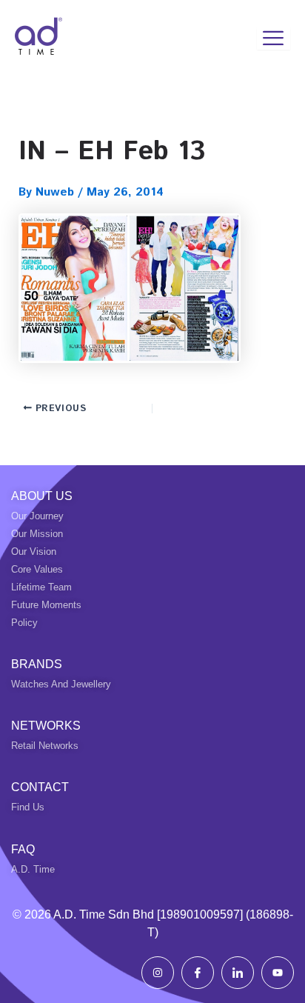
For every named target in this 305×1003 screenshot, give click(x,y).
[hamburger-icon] (273, 38)
